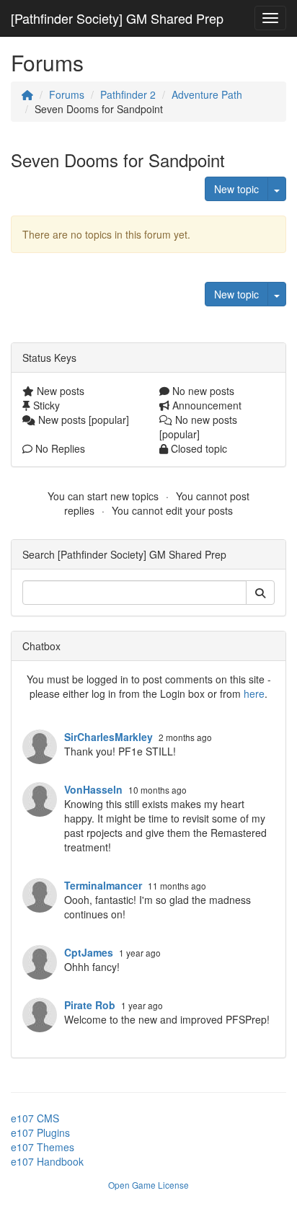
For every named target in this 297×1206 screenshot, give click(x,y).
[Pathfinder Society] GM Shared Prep (117, 18)
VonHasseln (93, 789)
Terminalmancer (103, 885)
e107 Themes (42, 1147)
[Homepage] (27, 94)
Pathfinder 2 (128, 94)
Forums (66, 94)
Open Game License (148, 1185)
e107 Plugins (40, 1132)
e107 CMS (35, 1118)
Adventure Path (207, 94)
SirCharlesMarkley (108, 737)
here (254, 693)
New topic (236, 189)
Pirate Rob (89, 1005)
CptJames (88, 952)
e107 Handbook (47, 1161)
